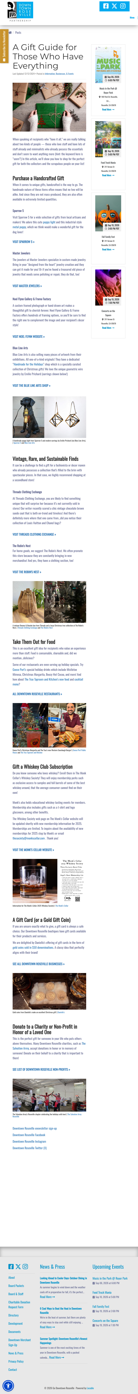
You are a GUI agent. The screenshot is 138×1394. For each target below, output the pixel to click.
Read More (107, 109)
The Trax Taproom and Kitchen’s (42, 679)
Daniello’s (61, 1012)
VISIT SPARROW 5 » (23, 242)
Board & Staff (15, 1294)
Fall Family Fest (108, 237)
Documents (14, 1332)
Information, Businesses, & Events (59, 74)
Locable (90, 1388)
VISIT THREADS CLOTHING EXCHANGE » (34, 534)
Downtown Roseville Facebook (29, 1135)
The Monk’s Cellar (62, 905)
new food (64, 679)
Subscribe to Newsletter (4, 44)
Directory (13, 1315)
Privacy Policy (16, 1361)
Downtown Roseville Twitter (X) (30, 1148)
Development (15, 1323)
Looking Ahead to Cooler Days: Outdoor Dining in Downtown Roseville (63, 1280)
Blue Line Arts (30, 442)
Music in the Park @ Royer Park (108, 90)
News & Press (15, 1353)
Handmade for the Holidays (28, 364)
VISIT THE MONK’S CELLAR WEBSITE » (33, 850)
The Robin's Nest (47, 627)
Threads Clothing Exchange (27, 627)
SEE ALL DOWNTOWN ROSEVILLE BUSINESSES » (39, 964)
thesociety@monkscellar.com (29, 838)
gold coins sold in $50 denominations (33, 947)
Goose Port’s (19, 669)
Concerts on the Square (108, 313)
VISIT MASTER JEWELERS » (27, 286)
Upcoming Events (108, 1266)
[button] (8, 1386)
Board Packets (16, 1286)
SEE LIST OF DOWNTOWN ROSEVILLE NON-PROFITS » (41, 1069)
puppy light (49, 222)
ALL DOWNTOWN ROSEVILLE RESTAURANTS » (37, 694)
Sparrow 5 (17, 442)
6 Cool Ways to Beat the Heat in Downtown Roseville (61, 1310)
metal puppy (19, 227)
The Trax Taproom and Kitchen (31, 752)
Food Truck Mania (108, 162)
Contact (12, 1369)
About (11, 1277)
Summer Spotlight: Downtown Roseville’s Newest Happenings (63, 1341)
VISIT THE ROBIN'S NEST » (27, 572)
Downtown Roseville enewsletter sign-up (35, 1128)
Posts (18, 32)
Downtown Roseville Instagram (29, 1141)
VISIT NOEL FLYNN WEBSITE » (29, 336)
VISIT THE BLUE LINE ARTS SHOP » (31, 385)
